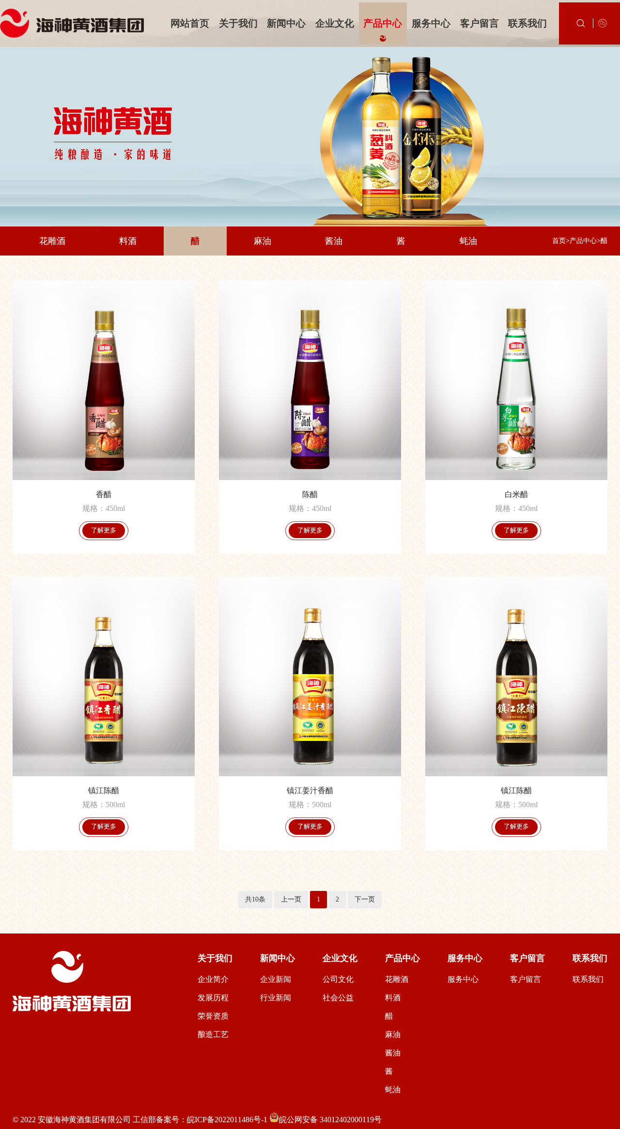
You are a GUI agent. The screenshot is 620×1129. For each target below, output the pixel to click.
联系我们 (527, 23)
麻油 (262, 241)
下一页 (365, 899)
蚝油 (468, 241)
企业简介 (213, 979)
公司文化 (338, 979)
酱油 (333, 241)
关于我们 (238, 23)
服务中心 (431, 23)
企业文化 (334, 23)
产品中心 (382, 23)
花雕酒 (52, 241)
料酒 (128, 241)
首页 (559, 240)
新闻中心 (286, 23)
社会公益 (338, 998)
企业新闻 (275, 979)
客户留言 (479, 23)
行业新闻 (275, 998)
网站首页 (189, 23)
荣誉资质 (213, 1016)
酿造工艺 (213, 1034)
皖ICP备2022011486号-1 (227, 1119)
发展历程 (213, 998)
